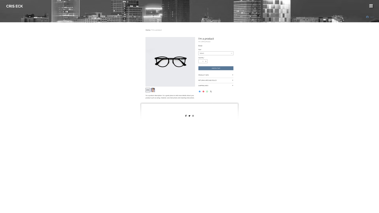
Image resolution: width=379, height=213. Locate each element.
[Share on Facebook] (199, 91)
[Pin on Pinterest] (203, 91)
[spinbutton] (203, 61)
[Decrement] (200, 61)
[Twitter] (189, 116)
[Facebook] (186, 116)
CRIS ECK (14, 6)
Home (148, 30)
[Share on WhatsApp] (207, 91)
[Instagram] (193, 116)
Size (200, 49)
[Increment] (206, 61)
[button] (371, 5)
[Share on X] (211, 91)
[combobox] (215, 53)
